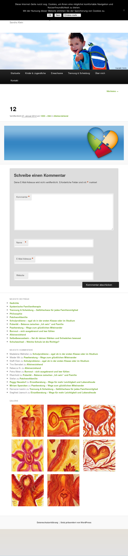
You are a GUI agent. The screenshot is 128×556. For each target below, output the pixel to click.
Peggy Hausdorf (18, 382)
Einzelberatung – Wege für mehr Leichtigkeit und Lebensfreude (62, 382)
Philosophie (16, 313)
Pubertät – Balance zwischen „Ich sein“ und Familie (37, 324)
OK (50, 15)
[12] (64, 143)
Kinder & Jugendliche (35, 73)
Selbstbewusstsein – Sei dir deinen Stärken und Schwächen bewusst (45, 338)
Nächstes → (112, 91)
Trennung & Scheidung (79, 73)
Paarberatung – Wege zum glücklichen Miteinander (36, 327)
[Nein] (124, 10)
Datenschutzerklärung (47, 522)
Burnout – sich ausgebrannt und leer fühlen (32, 331)
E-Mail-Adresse (24, 258)
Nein (58, 15)
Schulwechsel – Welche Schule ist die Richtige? (34, 341)
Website (20, 275)
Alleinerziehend (61, 115)
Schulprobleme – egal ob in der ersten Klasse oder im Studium (42, 320)
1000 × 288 (45, 115)
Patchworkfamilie (19, 317)
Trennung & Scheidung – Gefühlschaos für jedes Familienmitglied (44, 310)
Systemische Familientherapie (25, 306)
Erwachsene (57, 73)
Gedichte (14, 303)
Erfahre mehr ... (72, 15)
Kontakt (14, 80)
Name (21, 242)
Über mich (100, 73)
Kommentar (23, 197)
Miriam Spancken (19, 385)
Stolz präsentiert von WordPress (75, 522)
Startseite (15, 73)
